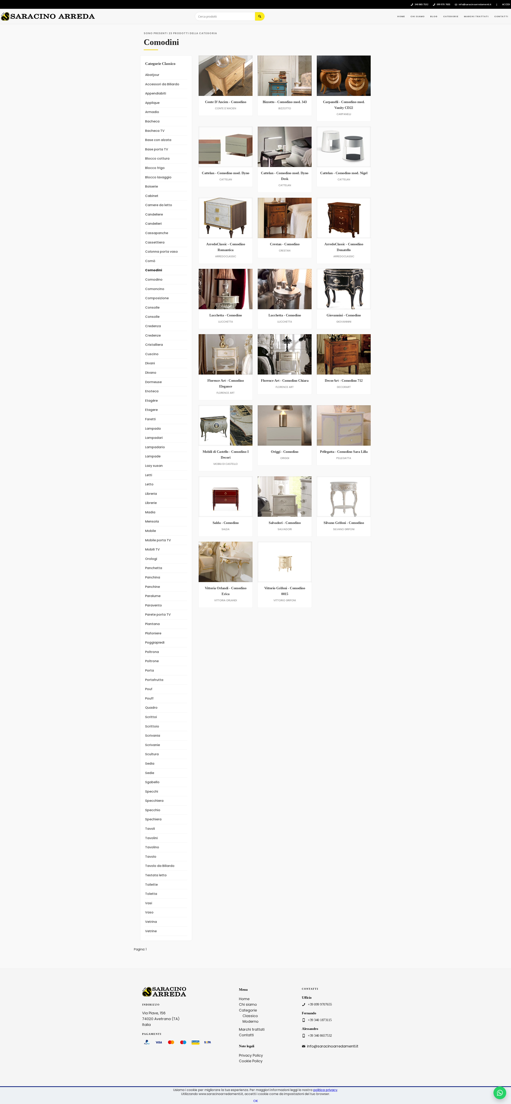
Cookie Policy (250, 1060)
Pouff (149, 698)
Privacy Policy (251, 1055)
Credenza (153, 326)
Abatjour (152, 75)
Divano (150, 372)
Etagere (151, 409)
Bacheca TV (154, 130)
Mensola (152, 521)
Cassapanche (156, 233)
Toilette (151, 884)
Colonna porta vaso (161, 251)
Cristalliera (154, 344)
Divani (150, 363)
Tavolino (152, 847)
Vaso (149, 912)
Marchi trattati (251, 1029)
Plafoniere (153, 633)
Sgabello (152, 782)
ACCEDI (506, 4)
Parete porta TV (158, 614)
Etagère (151, 400)
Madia (150, 512)
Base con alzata (158, 140)
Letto (149, 484)
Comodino (153, 279)
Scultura (152, 754)
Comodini (153, 270)
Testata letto (156, 875)
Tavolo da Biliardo (159, 866)
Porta (149, 670)
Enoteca (151, 391)
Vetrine (151, 931)
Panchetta (153, 568)
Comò (150, 261)
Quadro (151, 707)
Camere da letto (158, 205)
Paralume (152, 596)
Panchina (152, 577)
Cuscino (151, 354)
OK (255, 1101)
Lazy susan (154, 465)
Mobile (150, 531)
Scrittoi (151, 717)
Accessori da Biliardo (162, 84)
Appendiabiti (155, 93)
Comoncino (154, 289)
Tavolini (151, 838)
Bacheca (152, 121)
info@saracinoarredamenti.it (475, 4)
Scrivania (152, 735)
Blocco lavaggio (158, 177)
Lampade (152, 456)
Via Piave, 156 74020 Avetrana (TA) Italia (161, 1019)
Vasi (148, 903)
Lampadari (154, 437)
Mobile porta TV (158, 540)
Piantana (152, 624)
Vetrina (151, 921)
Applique (152, 102)
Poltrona (152, 652)
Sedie (149, 773)
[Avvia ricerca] (259, 16)
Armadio (152, 112)
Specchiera (154, 800)
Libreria (151, 493)
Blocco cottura (157, 158)
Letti (148, 475)
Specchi (151, 791)
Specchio (152, 810)
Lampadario (155, 447)
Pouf (148, 689)
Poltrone (152, 661)
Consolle (152, 307)
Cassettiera (154, 242)
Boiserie (151, 186)
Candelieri (153, 223)
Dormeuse (153, 382)
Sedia (149, 763)
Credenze (153, 335)
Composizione (157, 298)
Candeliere (154, 214)
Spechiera (153, 819)
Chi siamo (248, 1004)
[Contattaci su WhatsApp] (499, 1092)
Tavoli (150, 828)
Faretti (150, 419)
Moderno (250, 1021)
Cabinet (151, 196)
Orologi (151, 558)
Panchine (152, 586)
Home (244, 998)
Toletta (151, 893)
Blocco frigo (155, 168)
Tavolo (150, 856)
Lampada (153, 428)
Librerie (151, 503)
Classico (250, 1015)
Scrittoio (152, 726)
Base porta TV (156, 149)
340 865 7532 (421, 4)
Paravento (153, 605)
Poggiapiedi (154, 642)
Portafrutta (154, 680)
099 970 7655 (443, 4)
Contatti (246, 1034)
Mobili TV (152, 549)
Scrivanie (152, 745)
